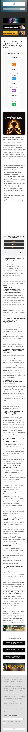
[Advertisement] (14, 218)
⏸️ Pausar (14, 244)
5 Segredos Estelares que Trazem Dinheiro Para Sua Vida (14, 643)
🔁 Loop (14, 247)
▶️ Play (14, 241)
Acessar (14, 64)
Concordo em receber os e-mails (12, 721)
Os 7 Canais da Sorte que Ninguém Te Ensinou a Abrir (14, 650)
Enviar (4, 723)
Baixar (14, 104)
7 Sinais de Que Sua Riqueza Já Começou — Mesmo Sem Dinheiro (14, 657)
